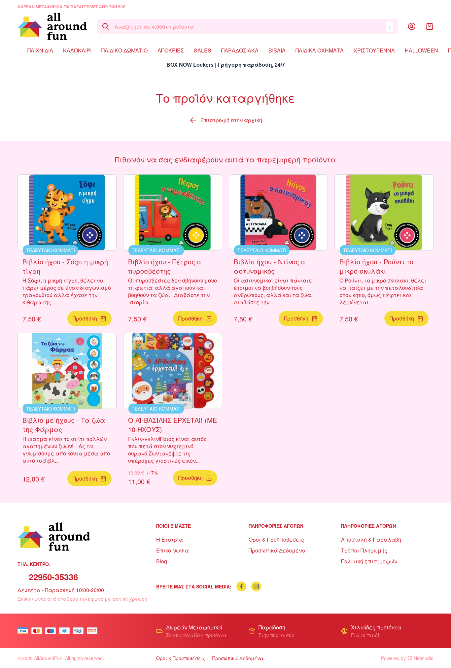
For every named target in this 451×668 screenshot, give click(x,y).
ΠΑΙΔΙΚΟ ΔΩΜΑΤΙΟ (124, 50)
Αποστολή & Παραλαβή (371, 539)
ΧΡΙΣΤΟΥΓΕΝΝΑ (374, 50)
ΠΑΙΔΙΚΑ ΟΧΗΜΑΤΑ (319, 50)
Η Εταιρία (169, 539)
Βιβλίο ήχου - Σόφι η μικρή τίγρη (65, 266)
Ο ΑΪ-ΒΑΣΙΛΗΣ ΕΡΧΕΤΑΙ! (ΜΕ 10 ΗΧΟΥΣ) (172, 424)
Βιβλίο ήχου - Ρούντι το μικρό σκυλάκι (376, 266)
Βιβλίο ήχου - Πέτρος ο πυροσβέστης (164, 266)
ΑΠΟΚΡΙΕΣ (170, 50)
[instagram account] (256, 586)
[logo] (52, 26)
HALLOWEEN (421, 50)
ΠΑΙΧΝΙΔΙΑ (40, 50)
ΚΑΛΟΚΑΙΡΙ (77, 50)
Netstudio (424, 658)
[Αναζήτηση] (106, 26)
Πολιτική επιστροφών (369, 561)
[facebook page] (241, 586)
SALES (202, 50)
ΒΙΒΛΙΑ (277, 50)
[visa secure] (80, 630)
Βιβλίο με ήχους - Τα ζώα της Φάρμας (63, 424)
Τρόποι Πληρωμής (364, 550)
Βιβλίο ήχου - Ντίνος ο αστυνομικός (269, 266)
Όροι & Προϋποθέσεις (276, 539)
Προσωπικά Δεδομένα (277, 550)
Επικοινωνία (172, 550)
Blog (161, 561)
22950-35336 (53, 577)
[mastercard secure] (94, 630)
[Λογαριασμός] (412, 26)
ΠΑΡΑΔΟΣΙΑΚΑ (240, 50)
